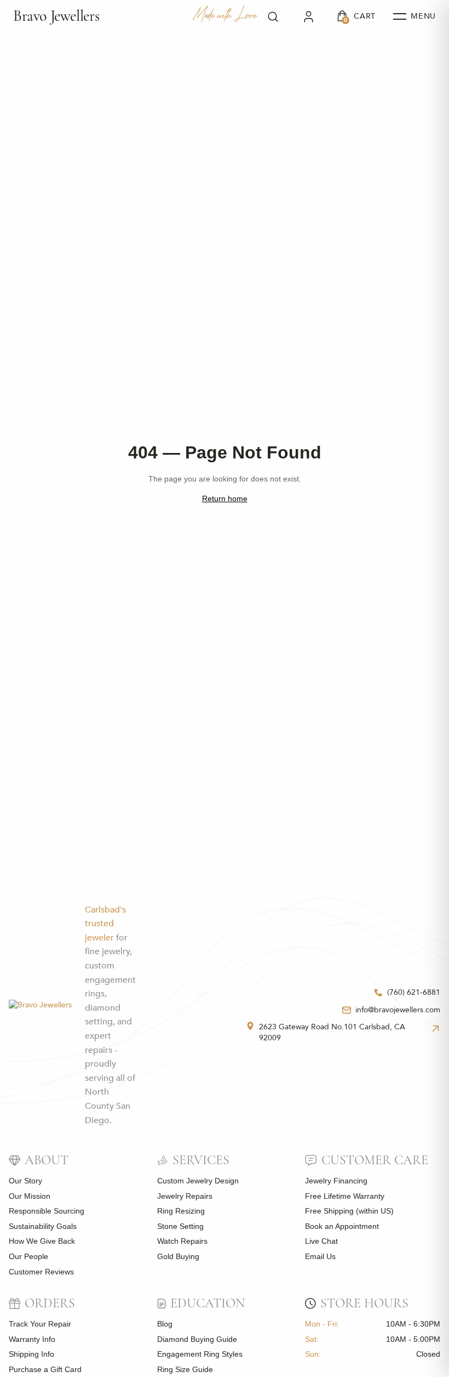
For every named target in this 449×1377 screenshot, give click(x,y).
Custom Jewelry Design (198, 1180)
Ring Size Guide (185, 1369)
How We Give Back (42, 1241)
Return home (224, 498)
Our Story (25, 1180)
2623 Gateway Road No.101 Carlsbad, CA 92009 (332, 1032)
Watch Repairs (182, 1241)
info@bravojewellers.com (397, 1010)
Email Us (320, 1256)
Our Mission (29, 1196)
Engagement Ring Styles (200, 1354)
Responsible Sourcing (46, 1210)
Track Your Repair (40, 1323)
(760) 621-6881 (413, 992)
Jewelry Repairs (184, 1196)
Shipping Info (31, 1354)
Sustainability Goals (43, 1226)
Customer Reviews (41, 1271)
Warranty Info (32, 1339)
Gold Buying (178, 1256)
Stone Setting (180, 1226)
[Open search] (273, 16)
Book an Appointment (342, 1226)
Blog (164, 1323)
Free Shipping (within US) (349, 1210)
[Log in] (309, 16)
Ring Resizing (181, 1210)
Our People (28, 1256)
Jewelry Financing (336, 1180)
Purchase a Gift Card (45, 1369)
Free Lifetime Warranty (344, 1196)
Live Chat (321, 1241)
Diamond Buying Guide (197, 1339)
